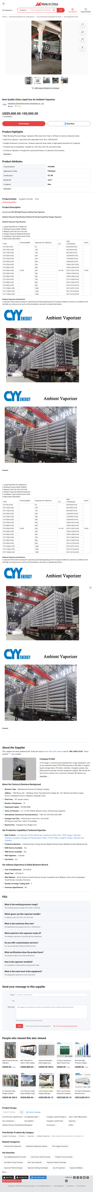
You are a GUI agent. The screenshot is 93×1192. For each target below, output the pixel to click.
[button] (3, 3)
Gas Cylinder (28, 1121)
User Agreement (59, 1186)
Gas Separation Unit (71, 17)
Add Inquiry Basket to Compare (46, 88)
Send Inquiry (24, 124)
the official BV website (54, 751)
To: (14, 1001)
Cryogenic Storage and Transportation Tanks (30, 838)
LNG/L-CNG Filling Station (78, 1117)
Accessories (50, 1125)
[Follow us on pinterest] (87, 1177)
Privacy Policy (81, 1186)
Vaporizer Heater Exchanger (56, 1162)
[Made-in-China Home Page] (46, 4)
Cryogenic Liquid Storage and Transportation (62, 1117)
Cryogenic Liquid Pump (54, 1121)
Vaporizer (76, 838)
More (4, 1172)
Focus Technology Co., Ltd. (30, 1186)
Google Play (21, 1177)
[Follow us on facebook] (74, 1177)
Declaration (70, 1186)
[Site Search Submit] (61, 10)
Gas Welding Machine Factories (15, 1157)
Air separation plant (31, 1117)
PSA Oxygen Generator (60, 1146)
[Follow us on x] (78, 1177)
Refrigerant (28, 1125)
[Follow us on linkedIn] (66, 1181)
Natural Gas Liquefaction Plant (45, 835)
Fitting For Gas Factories (63, 1157)
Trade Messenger (38, 1177)
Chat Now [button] (71, 124)
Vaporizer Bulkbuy (76, 1168)
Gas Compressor (8, 1121)
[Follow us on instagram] (81, 1177)
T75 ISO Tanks (52, 838)
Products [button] (23, 10)
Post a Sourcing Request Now (65, 1026)
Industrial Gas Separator (12, 1146)
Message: (11, 1007)
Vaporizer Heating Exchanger (37, 1168)
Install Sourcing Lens (13, 1181)
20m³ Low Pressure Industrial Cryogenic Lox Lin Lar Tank (64, 1093)
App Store (8, 1177)
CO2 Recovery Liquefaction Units (13, 1117)
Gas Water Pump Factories (13, 1162)
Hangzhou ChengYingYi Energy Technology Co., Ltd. (26, 103)
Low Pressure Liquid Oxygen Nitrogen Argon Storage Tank (46, 1093)
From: (13, 995)
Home (4, 17)
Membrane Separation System (36, 1146)
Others (71, 1125)
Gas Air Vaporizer (59, 1168)
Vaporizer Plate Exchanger (13, 1168)
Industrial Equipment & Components (21, 17)
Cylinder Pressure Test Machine (13, 1125)
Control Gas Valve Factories (40, 1157)
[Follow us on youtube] (84, 1177)
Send (19, 1026)
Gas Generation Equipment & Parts (49, 17)
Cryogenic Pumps (65, 838)
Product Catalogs (34, 1112)
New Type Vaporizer (35, 1162)
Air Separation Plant (25, 835)
